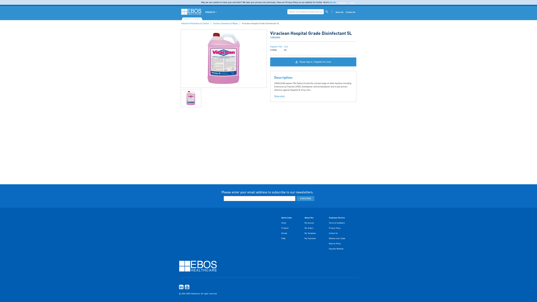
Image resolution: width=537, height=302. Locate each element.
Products (285, 228)
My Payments (310, 238)
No (334, 2)
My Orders (309, 228)
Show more (279, 96)
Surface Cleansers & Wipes (225, 23)
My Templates (310, 233)
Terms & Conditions (337, 223)
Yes (331, 2)
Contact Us (333, 233)
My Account (309, 223)
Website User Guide (337, 238)
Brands (284, 233)
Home (283, 223)
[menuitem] (211, 12)
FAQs (283, 238)
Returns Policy (335, 243)
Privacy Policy (335, 228)
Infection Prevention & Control (195, 23)
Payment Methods (336, 249)
